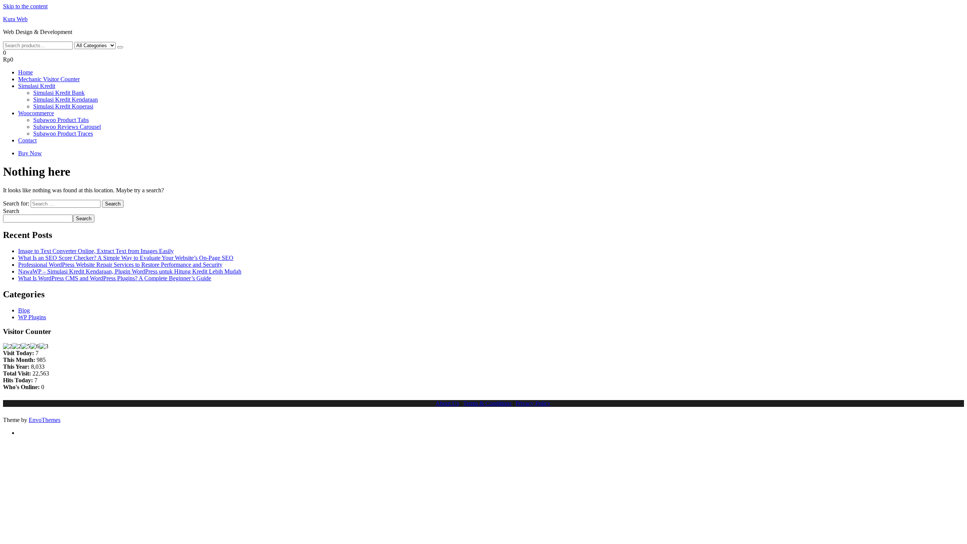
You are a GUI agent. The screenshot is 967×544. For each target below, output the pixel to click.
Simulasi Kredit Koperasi (63, 106)
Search (11, 211)
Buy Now (30, 153)
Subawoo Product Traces (63, 133)
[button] (483, 56)
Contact (27, 140)
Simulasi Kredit (36, 86)
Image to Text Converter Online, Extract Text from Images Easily (96, 251)
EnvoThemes (44, 420)
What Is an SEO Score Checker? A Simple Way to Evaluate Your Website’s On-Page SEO (125, 258)
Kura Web (15, 19)
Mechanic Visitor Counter (49, 79)
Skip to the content (25, 6)
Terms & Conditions (487, 403)
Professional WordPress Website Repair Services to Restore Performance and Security (120, 264)
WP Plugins (32, 317)
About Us (447, 403)
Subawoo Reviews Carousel (67, 127)
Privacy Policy (533, 403)
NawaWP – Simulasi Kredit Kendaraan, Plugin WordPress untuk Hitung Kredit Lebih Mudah (129, 271)
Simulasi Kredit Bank (59, 93)
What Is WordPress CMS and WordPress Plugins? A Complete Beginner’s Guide (114, 278)
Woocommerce (36, 113)
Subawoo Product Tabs (61, 120)
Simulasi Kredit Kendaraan (65, 99)
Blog (24, 310)
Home (25, 72)
